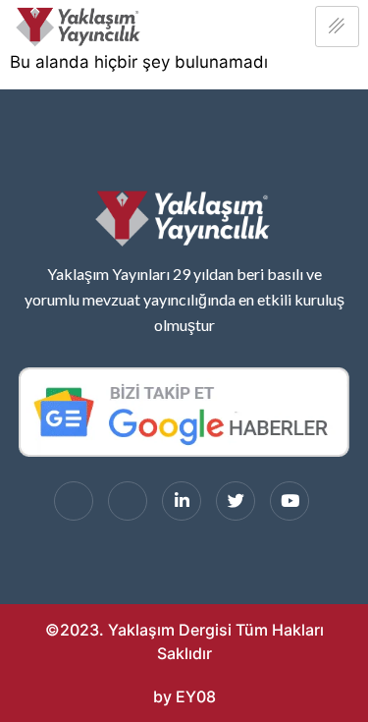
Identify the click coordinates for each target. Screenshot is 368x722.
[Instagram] (127, 501)
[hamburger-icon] (337, 26)
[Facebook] (73, 501)
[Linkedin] (181, 501)
